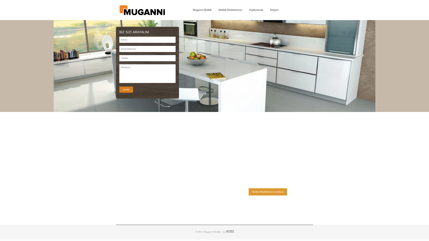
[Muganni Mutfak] (142, 10)
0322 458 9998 (270, 159)
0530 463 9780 (270, 152)
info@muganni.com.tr (273, 167)
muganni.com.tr (270, 174)
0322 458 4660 (270, 145)
